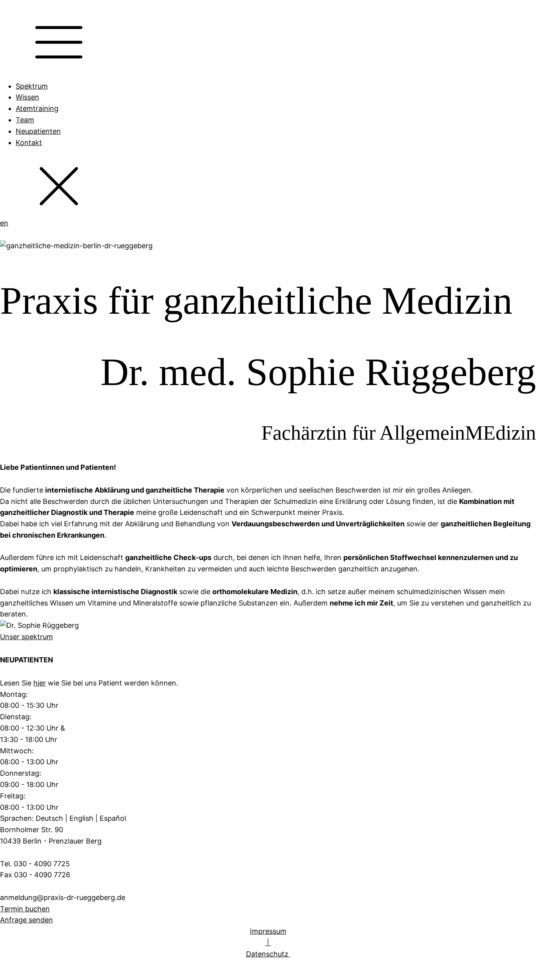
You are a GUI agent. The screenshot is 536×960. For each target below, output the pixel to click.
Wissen (27, 97)
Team (25, 120)
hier (39, 683)
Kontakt (29, 142)
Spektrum (32, 86)
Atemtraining (37, 108)
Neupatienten (38, 131)
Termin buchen (25, 909)
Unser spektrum (26, 637)
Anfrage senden (26, 920)
